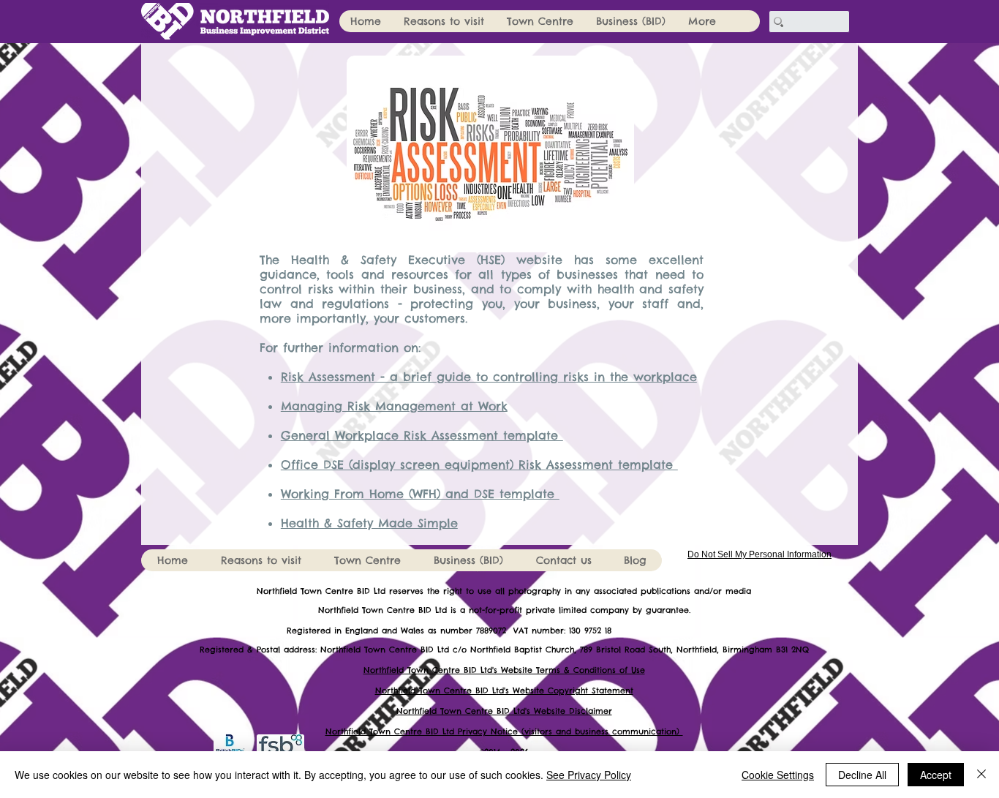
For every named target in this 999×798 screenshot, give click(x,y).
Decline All (862, 774)
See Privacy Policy (588, 774)
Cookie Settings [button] (778, 774)
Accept (935, 774)
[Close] (981, 774)
